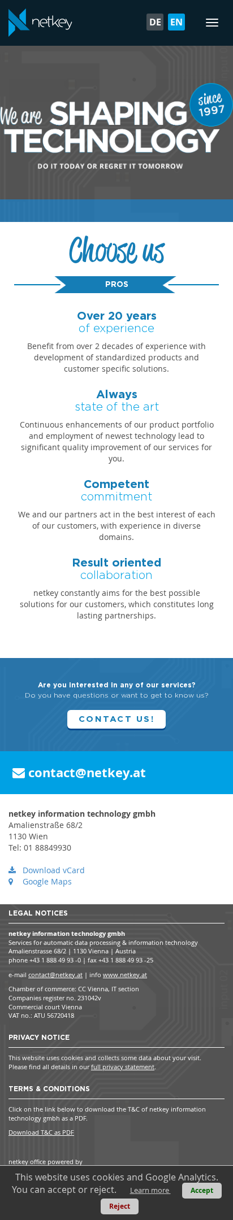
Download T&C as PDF (41, 1132)
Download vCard (54, 870)
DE (155, 22)
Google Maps (47, 881)
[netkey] (40, 22)
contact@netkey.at (85, 772)
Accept (202, 1190)
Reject (119, 1206)
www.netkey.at (125, 974)
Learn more (150, 1190)
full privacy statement (122, 1066)
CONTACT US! (116, 719)
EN (176, 22)
